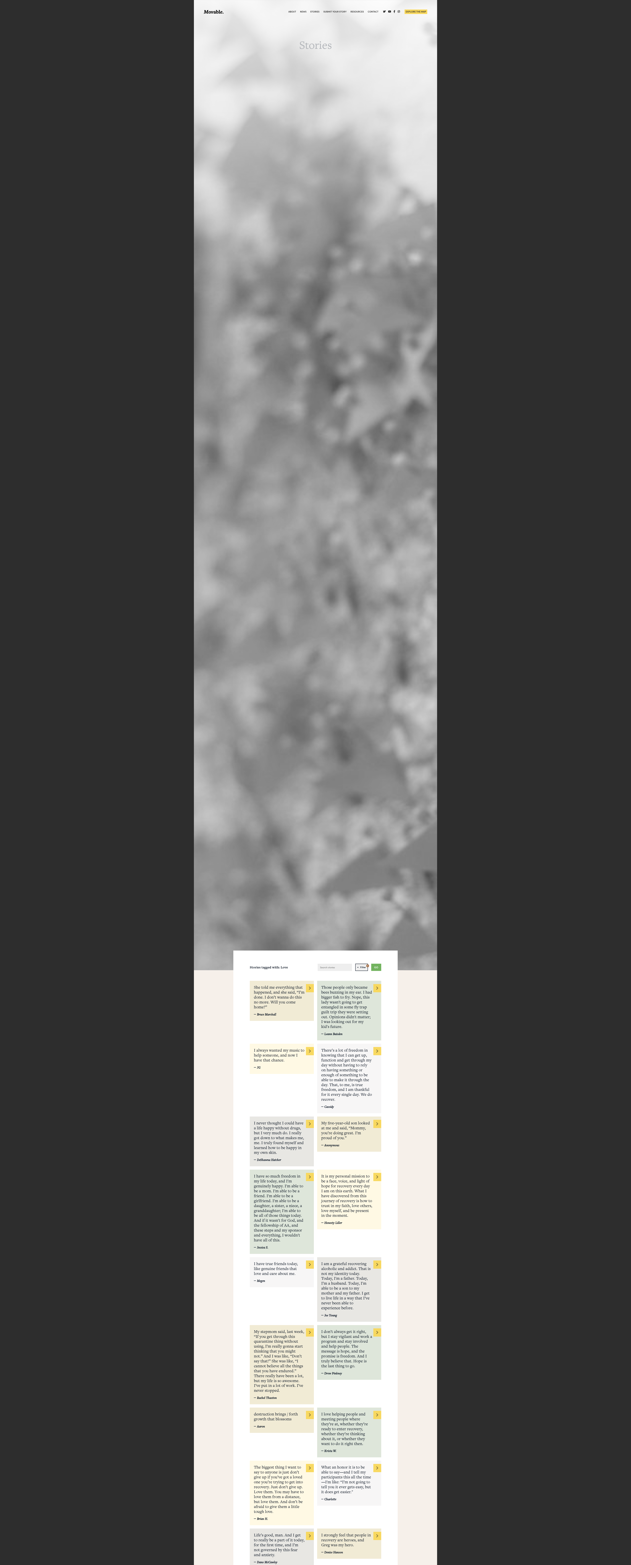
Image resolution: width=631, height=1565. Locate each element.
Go (376, 967)
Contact (373, 11)
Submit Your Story (335, 11)
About (292, 11)
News (303, 11)
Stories (314, 11)
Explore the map (416, 11)
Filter (364, 966)
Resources (357, 11)
